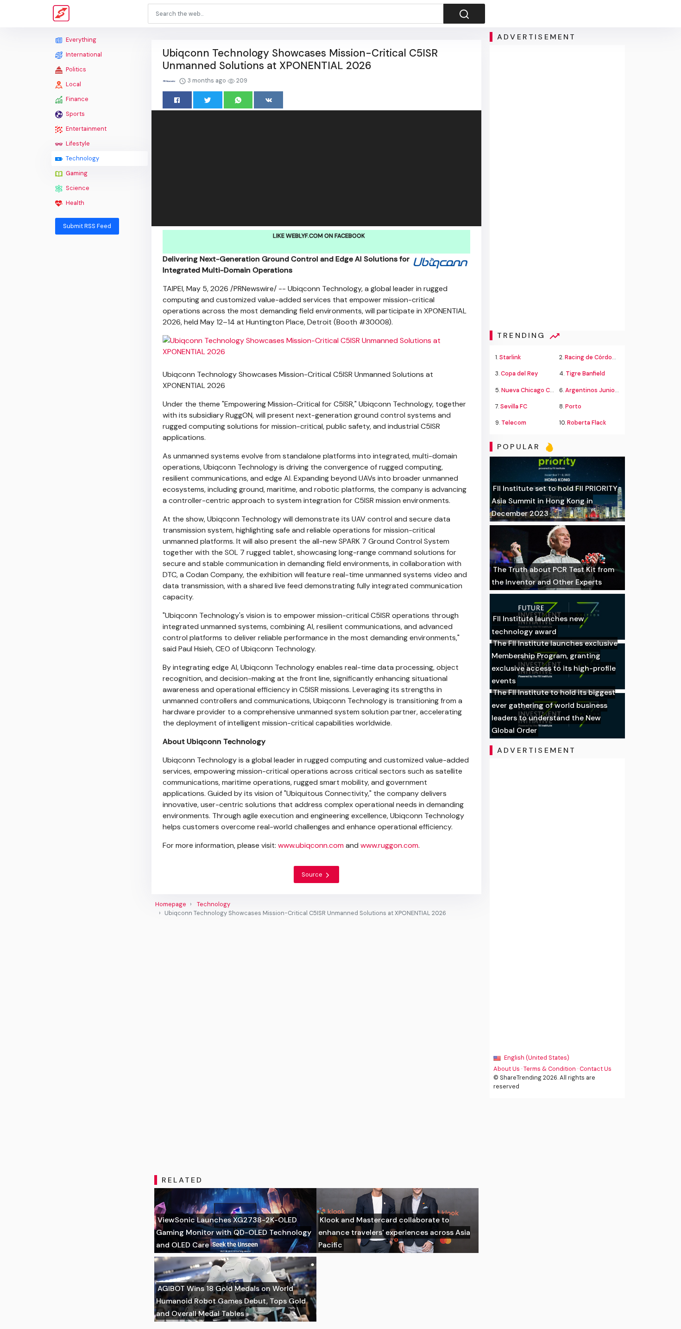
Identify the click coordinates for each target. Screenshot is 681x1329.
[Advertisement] (99, 381)
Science (76, 188)
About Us (506, 1069)
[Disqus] (316, 1046)
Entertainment (85, 129)
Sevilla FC (513, 406)
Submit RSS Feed (87, 226)
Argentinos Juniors (592, 390)
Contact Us (596, 1069)
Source (313, 874)
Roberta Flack (586, 422)
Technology (81, 158)
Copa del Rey (519, 373)
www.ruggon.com (389, 845)
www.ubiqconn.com (311, 845)
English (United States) (536, 1058)
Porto (573, 406)
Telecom (513, 422)
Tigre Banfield (585, 373)
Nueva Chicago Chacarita (537, 390)
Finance (76, 99)
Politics (75, 69)
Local (72, 84)
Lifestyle (77, 143)
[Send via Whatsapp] (238, 99)
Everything (80, 40)
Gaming (76, 173)
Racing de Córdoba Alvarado (605, 357)
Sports (74, 114)
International (83, 54)
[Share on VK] (268, 99)
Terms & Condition (549, 1069)
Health (74, 203)
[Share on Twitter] (207, 99)
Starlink (510, 357)
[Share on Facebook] (177, 99)
